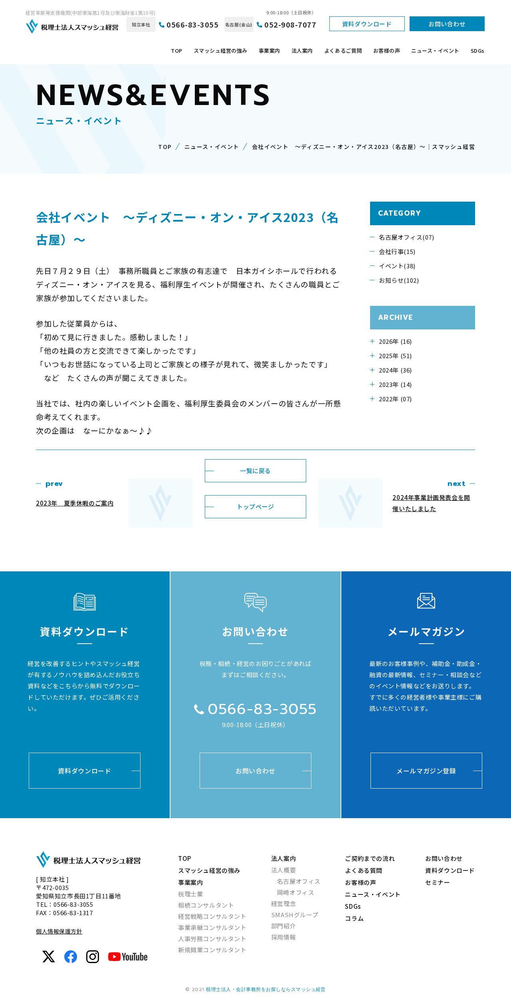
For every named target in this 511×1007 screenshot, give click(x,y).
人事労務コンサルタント (212, 938)
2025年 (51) (395, 355)
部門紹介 (283, 926)
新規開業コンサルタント (212, 950)
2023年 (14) (395, 384)
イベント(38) (397, 266)
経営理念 (283, 903)
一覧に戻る (255, 470)
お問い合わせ (447, 24)
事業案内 (269, 50)
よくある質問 (363, 870)
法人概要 (283, 870)
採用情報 (283, 937)
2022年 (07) (395, 398)
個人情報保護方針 (59, 931)
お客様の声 (386, 50)
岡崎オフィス (296, 892)
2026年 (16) (395, 341)
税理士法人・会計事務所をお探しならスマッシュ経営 (266, 989)
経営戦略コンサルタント (212, 916)
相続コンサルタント (206, 905)
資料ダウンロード (367, 24)
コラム (354, 918)
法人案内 (302, 50)
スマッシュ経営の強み (221, 50)
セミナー (437, 882)
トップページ (255, 506)
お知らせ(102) (399, 280)
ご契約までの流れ (370, 858)
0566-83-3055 (192, 24)
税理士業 (190, 894)
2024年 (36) (395, 370)
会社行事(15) (397, 251)
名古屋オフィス (299, 881)
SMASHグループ (294, 914)
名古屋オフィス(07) (406, 237)
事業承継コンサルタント (212, 927)
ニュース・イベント (435, 50)
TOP (176, 50)
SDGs (478, 50)
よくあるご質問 (343, 50)
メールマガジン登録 (426, 770)
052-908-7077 (290, 24)
